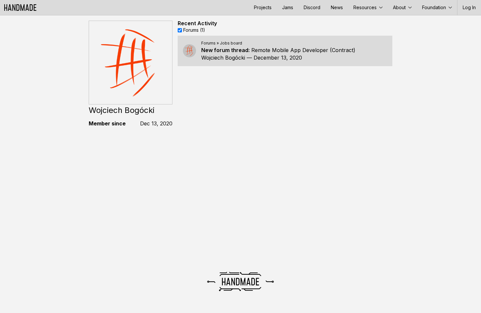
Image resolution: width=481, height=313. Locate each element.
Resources (365, 7)
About (400, 7)
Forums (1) (194, 30)
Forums (208, 43)
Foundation (434, 7)
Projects (263, 7)
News (337, 7)
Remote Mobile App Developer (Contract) (303, 50)
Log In (469, 7)
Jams (287, 7)
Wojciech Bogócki (223, 57)
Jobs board (231, 43)
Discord (312, 7)
